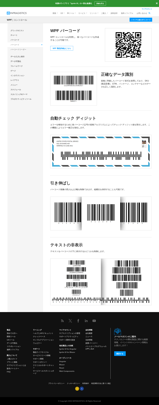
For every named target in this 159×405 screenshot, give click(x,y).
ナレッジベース (39, 336)
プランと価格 (12, 362)
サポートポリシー (40, 362)
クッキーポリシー (73, 383)
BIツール (70, 13)
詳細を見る (100, 3)
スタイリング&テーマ (19, 94)
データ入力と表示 (17, 57)
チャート (14, 35)
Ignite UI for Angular (67, 349)
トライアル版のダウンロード (141, 20)
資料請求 (114, 13)
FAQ (8, 372)
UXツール (10, 340)
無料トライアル (127, 13)
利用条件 (85, 383)
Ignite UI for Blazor (67, 352)
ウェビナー (37, 343)
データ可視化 (16, 61)
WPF (9, 19)
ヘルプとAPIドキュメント (43, 333)
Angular (62, 361)
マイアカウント (147, 9)
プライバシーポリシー (56, 383)
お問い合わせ (142, 13)
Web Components (66, 371)
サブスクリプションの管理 (69, 333)
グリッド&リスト (17, 31)
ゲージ (13, 71)
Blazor (62, 365)
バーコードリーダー (18, 49)
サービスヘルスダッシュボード (43, 372)
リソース (93, 13)
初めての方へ (12, 333)
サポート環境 (38, 359)
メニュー (14, 85)
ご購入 (103, 13)
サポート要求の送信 (67, 340)
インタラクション (17, 75)
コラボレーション (14, 346)
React (61, 368)
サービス (81, 13)
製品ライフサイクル (41, 352)
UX (61, 13)
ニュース (88, 336)
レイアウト (15, 80)
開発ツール (11, 336)
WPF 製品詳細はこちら (62, 48)
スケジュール (16, 90)
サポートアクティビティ (68, 336)
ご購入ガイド (12, 359)
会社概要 (88, 333)
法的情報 (88, 340)
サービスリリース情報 (41, 355)
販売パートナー (13, 368)
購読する (119, 354)
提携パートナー (91, 343)
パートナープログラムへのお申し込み (95, 347)
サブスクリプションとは (16, 365)
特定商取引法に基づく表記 (101, 383)
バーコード (15, 40)
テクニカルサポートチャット (43, 366)
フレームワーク (17, 66)
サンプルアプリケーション (43, 340)
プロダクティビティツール (21, 99)
